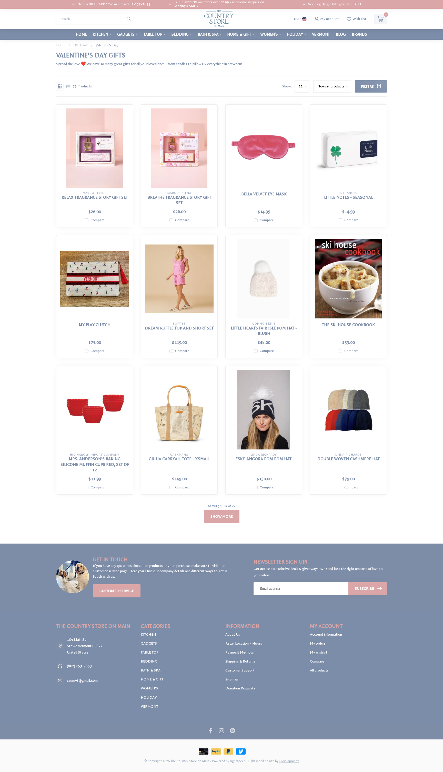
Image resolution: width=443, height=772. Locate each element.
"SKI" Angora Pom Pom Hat (263, 459)
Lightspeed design (261, 761)
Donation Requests (240, 688)
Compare (97, 220)
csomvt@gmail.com (82, 680)
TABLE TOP (153, 34)
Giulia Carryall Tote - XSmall (179, 459)
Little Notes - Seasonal (348, 197)
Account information (326, 634)
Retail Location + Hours (243, 643)
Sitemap (231, 679)
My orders (318, 643)
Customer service (116, 591)
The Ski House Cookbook (348, 325)
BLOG (341, 34)
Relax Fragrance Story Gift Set (95, 197)
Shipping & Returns (240, 661)
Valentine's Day (107, 45)
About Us (232, 634)
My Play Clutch (94, 325)
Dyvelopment (289, 761)
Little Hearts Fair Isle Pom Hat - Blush (264, 331)
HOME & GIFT (239, 34)
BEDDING (180, 34)
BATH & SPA (208, 34)
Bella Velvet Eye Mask (264, 194)
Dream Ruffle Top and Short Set (179, 328)
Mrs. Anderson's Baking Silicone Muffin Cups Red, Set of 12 (95, 464)
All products (319, 670)
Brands (359, 34)
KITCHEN (100, 34)
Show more (221, 516)
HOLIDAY (295, 34)
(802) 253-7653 (79, 666)
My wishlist (318, 652)
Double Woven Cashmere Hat (348, 459)
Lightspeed (238, 761)
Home (81, 34)
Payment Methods (239, 652)
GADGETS (126, 34)
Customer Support (240, 670)
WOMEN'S (269, 34)
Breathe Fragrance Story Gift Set (179, 200)
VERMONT (321, 34)
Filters (368, 86)
